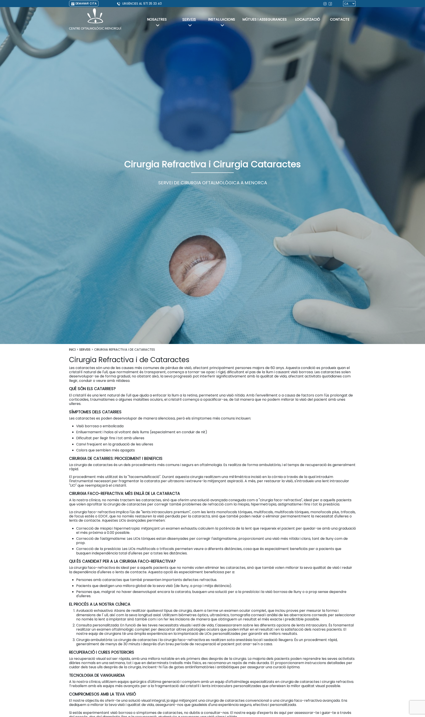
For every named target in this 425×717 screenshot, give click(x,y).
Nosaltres (157, 19)
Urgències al (142, 4)
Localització (307, 19)
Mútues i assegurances (264, 19)
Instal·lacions (221, 19)
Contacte (340, 19)
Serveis (189, 19)
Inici (72, 349)
